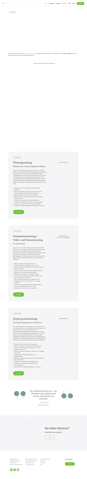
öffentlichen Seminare (30, 53)
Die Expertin (51, 3)
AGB (41, 464)
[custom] (11, 470)
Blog (70, 3)
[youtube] (18, 470)
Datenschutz (42, 462)
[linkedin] (14, 470)
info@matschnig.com (30, 462)
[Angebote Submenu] (61, 3)
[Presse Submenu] (67, 3)
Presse (64, 3)
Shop (73, 3)
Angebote (58, 3)
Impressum (42, 460)
